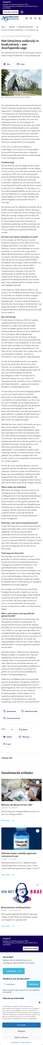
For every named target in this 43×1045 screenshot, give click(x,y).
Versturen (33, 984)
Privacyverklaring (26, 1042)
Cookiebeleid (15, 1042)
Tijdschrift (12, 27)
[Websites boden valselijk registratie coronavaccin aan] (21, 838)
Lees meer (7, 820)
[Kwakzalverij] (10, 18)
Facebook (24, 730)
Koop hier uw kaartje (11, 12)
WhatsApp (24, 736)
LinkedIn (9, 737)
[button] (39, 1002)
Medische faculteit (29, 711)
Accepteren (21, 1025)
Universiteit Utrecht (11, 718)
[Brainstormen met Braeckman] (21, 893)
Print (6, 64)
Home (3, 27)
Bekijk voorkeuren (21, 1037)
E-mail (20, 64)
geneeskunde (9, 711)
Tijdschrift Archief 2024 (25, 27)
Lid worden (14, 971)
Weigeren (21, 1031)
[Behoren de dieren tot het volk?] (21, 790)
